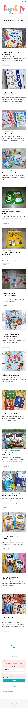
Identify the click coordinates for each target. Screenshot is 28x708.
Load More (13, 639)
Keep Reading (6, 64)
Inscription (14, 680)
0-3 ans (9, 250)
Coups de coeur (11, 49)
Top (14, 705)
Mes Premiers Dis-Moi (9, 414)
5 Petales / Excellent (15, 450)
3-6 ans (11, 131)
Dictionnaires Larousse (9, 495)
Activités (11, 291)
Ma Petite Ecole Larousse (10, 375)
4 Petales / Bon (11, 90)
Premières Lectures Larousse (11, 173)
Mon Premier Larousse (9, 134)
